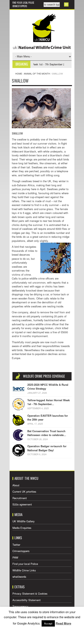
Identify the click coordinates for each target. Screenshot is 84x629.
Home (18, 73)
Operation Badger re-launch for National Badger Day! (46, 448)
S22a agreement (22, 504)
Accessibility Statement (26, 600)
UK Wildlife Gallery (23, 521)
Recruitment (19, 498)
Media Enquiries (21, 528)
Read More (63, 623)
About (15, 485)
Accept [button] (48, 623)
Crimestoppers (19, 6)
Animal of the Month (37, 73)
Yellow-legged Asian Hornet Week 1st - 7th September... (48, 402)
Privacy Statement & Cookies (30, 593)
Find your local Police (23, 2)
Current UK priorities (24, 491)
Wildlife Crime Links (24, 570)
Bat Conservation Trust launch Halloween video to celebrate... (46, 433)
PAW (15, 557)
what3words (19, 577)
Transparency (20, 606)
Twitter (16, 545)
